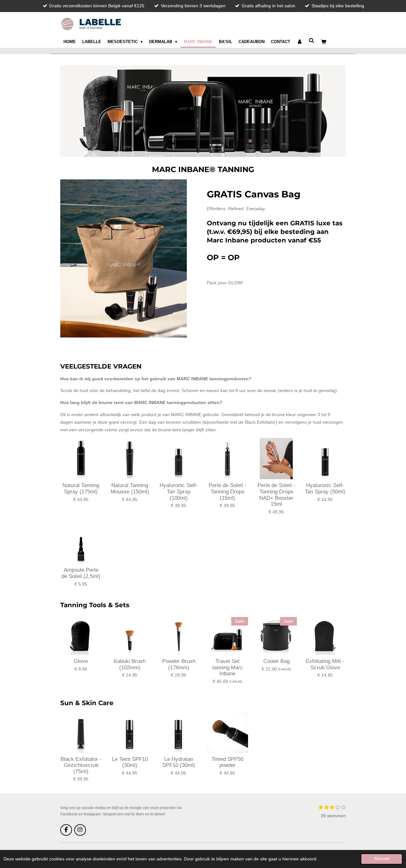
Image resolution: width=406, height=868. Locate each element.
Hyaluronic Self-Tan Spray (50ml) (325, 488)
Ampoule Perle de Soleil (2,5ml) (81, 573)
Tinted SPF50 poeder (227, 762)
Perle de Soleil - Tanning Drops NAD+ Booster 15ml (276, 494)
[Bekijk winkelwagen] (324, 42)
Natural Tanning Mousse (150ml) (130, 488)
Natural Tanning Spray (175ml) (80, 488)
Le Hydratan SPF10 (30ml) (178, 762)
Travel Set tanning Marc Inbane (227, 667)
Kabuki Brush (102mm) (130, 664)
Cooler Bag (276, 661)
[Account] (299, 42)
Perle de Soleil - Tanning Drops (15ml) (227, 491)
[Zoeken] (312, 41)
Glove (81, 661)
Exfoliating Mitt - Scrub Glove (325, 664)
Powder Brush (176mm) (178, 664)
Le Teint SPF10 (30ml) (130, 762)
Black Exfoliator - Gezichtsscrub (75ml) (81, 765)
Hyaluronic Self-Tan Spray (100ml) (179, 491)
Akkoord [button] (381, 859)
